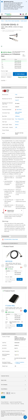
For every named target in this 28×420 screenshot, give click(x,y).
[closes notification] (26, 1)
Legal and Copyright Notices (16, 402)
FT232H (17, 121)
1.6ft (16, 127)
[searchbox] (13, 17)
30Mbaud (17, 116)
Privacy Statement (5, 402)
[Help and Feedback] (25, 417)
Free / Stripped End (19, 119)
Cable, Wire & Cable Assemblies (12, 20)
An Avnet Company (5, 410)
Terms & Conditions (5, 403)
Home (2, 20)
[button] (2, 14)
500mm (16, 124)
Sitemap (22, 403)
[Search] (26, 17)
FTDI (16, 94)
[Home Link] (10, 14)
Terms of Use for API (14, 403)
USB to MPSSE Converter (18, 113)
